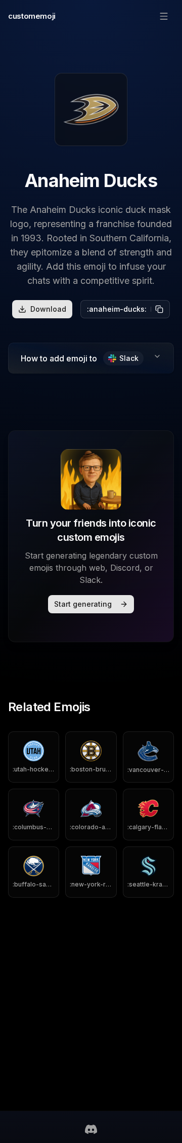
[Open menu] (164, 16)
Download (48, 309)
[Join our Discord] (91, 1129)
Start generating (83, 604)
